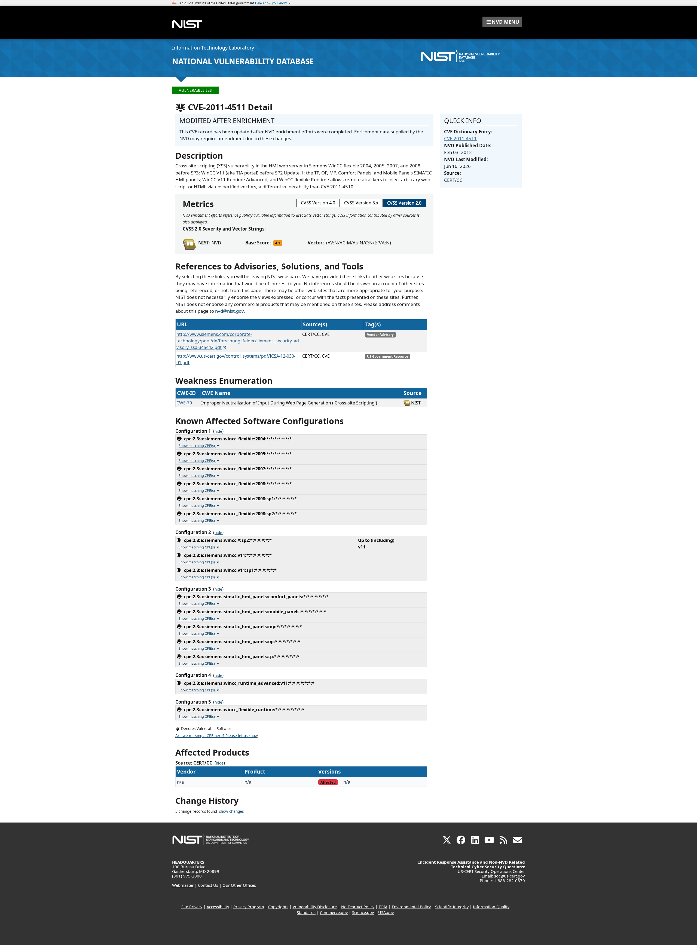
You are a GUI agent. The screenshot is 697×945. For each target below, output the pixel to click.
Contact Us (208, 885)
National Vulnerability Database (243, 61)
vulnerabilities (195, 90)
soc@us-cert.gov (509, 876)
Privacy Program (248, 906)
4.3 (277, 243)
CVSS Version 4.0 (318, 203)
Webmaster (183, 885)
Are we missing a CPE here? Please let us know (216, 735)
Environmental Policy (411, 906)
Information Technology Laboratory (213, 47)
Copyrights (278, 906)
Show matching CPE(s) (197, 445)
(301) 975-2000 (187, 876)
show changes (231, 811)
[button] (502, 22)
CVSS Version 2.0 (404, 203)
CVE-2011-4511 (460, 138)
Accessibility (218, 906)
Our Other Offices (239, 885)
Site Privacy (191, 906)
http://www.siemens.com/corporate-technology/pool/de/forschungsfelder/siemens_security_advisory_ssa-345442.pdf (237, 340)
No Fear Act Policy (357, 906)
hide (218, 431)
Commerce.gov (334, 912)
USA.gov (386, 912)
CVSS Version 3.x (361, 203)
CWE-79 (184, 403)
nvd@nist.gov (229, 311)
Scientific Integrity (452, 906)
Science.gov (363, 912)
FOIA (383, 906)
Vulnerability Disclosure (315, 906)
